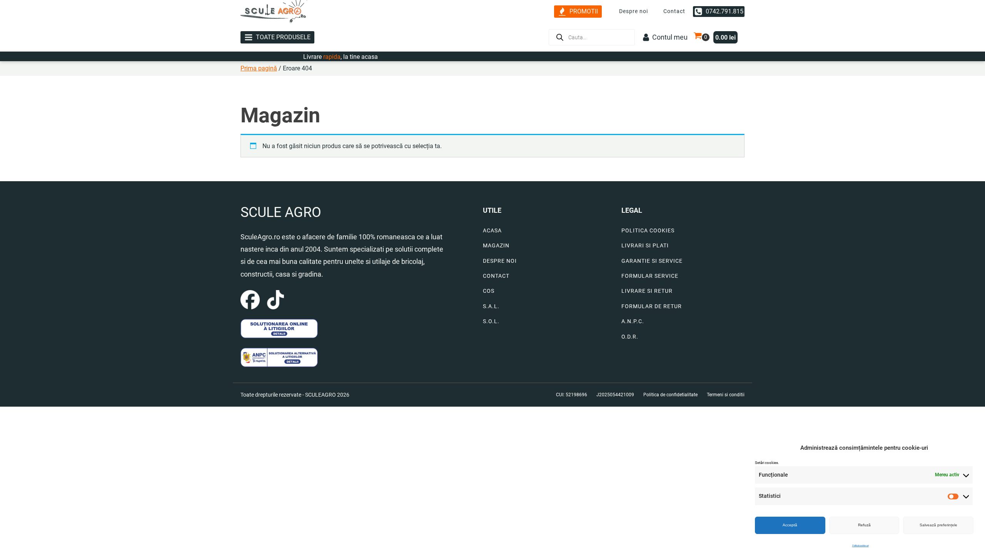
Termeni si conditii (726, 394)
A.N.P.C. (632, 321)
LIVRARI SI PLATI (645, 246)
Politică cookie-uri (860, 545)
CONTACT (496, 276)
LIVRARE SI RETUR (647, 291)
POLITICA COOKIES (647, 231)
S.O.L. (491, 321)
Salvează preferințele (938, 525)
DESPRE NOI (500, 261)
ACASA (492, 231)
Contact (674, 11)
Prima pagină (258, 68)
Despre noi (633, 11)
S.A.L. (491, 306)
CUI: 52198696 (571, 394)
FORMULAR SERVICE (649, 276)
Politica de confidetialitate (670, 394)
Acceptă (790, 525)
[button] (578, 11)
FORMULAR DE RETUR (651, 306)
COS (488, 291)
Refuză (864, 525)
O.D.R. (629, 337)
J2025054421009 (615, 394)
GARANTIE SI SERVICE (652, 261)
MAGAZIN (496, 246)
